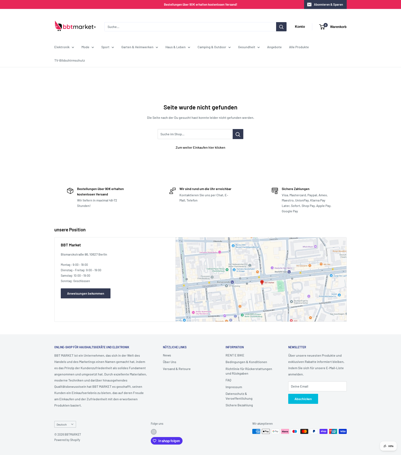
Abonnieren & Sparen (328, 4)
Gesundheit (246, 47)
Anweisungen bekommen (85, 293)
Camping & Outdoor (212, 47)
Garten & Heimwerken (137, 47)
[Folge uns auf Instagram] (154, 432)
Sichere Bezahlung (239, 405)
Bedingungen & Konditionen (246, 362)
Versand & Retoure (177, 369)
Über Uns (169, 362)
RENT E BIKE (235, 355)
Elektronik (62, 47)
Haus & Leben (175, 47)
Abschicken (303, 399)
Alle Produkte (299, 47)
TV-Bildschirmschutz (69, 60)
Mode (85, 47)
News (167, 355)
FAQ (228, 380)
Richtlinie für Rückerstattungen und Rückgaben (249, 371)
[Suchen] (281, 26)
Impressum (234, 387)
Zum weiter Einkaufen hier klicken (200, 147)
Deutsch (62, 424)
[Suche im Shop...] (238, 134)
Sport (105, 47)
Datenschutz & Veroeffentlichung (239, 396)
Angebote (274, 47)
